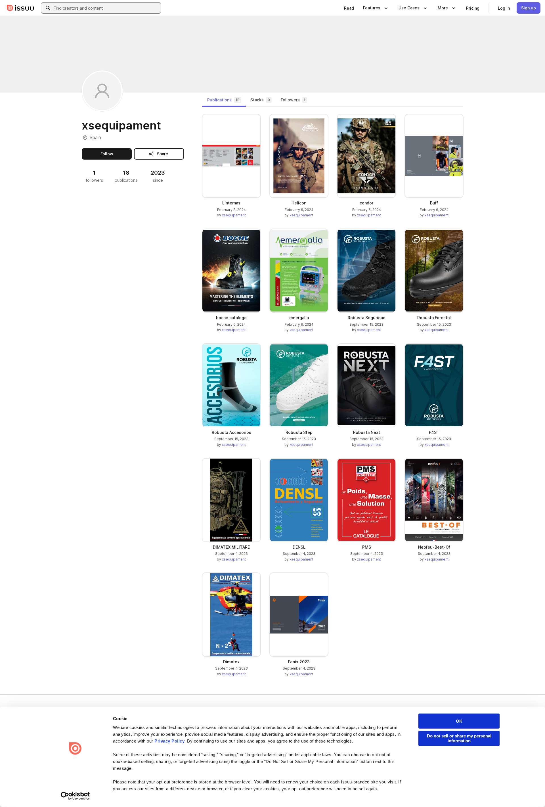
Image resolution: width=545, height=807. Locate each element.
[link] (349, 8)
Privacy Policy (169, 741)
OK (459, 721)
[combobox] (106, 8)
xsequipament (234, 215)
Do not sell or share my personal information (459, 738)
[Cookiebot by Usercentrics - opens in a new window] (75, 796)
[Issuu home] (20, 8)
